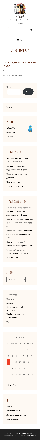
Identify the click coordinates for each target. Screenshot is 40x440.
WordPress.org (12, 419)
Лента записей (13, 410)
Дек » (15, 385)
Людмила (21, 75)
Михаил (10, 230)
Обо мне (10, 303)
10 (8, 362)
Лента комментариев (16, 415)
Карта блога (11, 317)
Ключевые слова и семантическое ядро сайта (19, 223)
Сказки (9, 137)
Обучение (7, 70)
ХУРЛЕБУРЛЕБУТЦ (14, 186)
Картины (10, 299)
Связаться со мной (14, 307)
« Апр (8, 385)
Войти (9, 107)
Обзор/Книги (12, 128)
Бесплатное (11, 295)
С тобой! (20, 17)
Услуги (9, 322)
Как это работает (13, 182)
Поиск (9, 87)
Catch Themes (31, 436)
